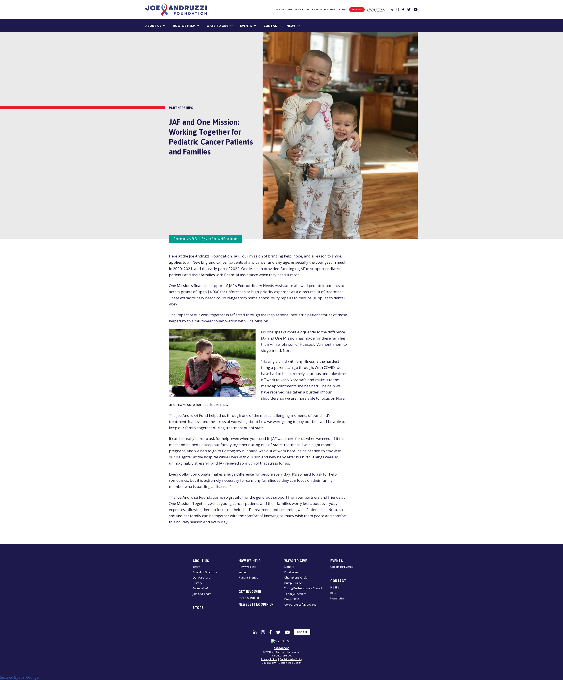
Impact (243, 572)
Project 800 (291, 599)
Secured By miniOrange (19, 677)
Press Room (302, 9)
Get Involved (284, 9)
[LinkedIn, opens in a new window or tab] (391, 9)
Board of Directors (205, 572)
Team (196, 567)
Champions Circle (295, 577)
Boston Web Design (290, 662)
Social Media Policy (291, 659)
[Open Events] (255, 25)
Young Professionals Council (303, 588)
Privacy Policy (269, 659)
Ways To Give (217, 26)
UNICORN (376, 10)
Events (246, 26)
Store (343, 9)
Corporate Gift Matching (300, 604)
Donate (357, 9)
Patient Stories (248, 577)
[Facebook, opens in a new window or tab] (403, 9)
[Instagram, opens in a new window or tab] (397, 9)
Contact (271, 26)
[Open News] (298, 25)
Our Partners (201, 577)
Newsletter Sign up (324, 9)
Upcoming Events (341, 567)
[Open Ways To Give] (231, 25)
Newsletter (337, 598)
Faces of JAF (200, 588)
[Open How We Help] (198, 25)
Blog (333, 593)
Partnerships (181, 108)
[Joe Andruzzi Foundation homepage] (176, 9)
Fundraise (291, 572)
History (197, 583)
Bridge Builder (293, 583)
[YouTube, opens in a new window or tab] (416, 9)
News (291, 26)
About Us (153, 26)
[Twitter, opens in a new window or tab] (409, 9)
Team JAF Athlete (295, 594)
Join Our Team (202, 594)
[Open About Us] (164, 25)
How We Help (184, 26)
